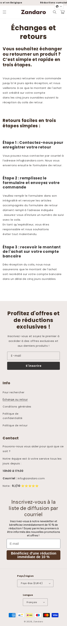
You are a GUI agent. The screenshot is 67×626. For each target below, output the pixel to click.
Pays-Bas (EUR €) (32, 583)
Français (32, 602)
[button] (4, 12)
